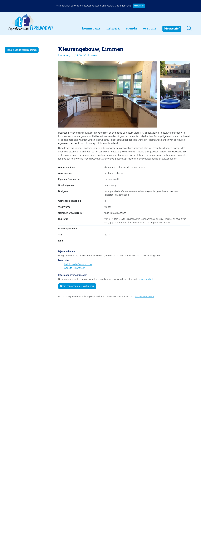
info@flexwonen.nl (144, 296)
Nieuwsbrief (172, 28)
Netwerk (113, 28)
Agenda (131, 28)
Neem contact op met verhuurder (77, 286)
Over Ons (149, 28)
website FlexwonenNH (75, 268)
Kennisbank (91, 28)
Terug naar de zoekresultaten (22, 50)
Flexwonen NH (145, 279)
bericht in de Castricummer (78, 264)
